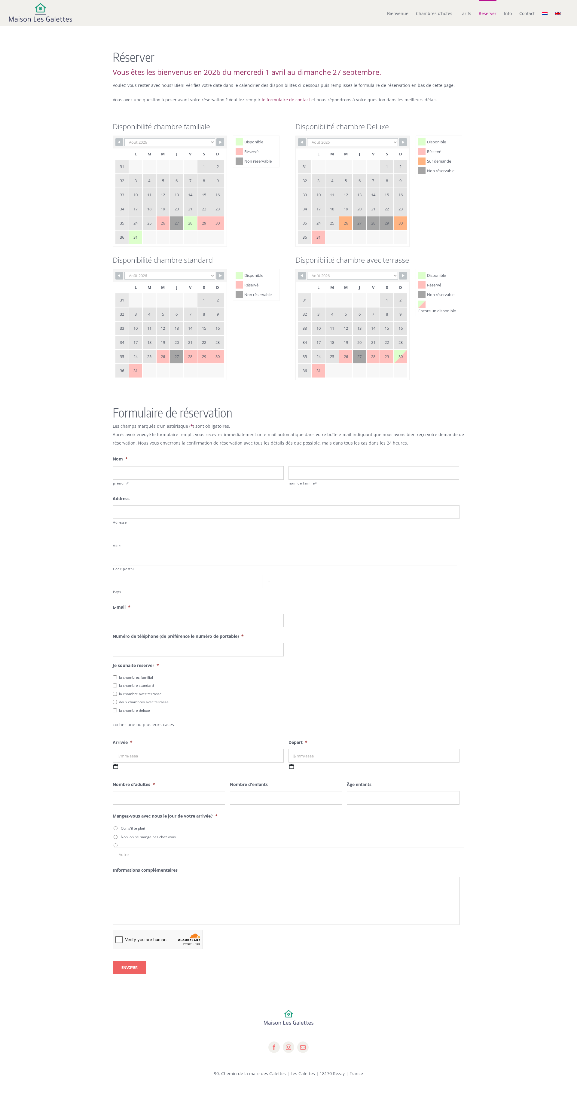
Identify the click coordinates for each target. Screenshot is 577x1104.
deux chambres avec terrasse (144, 702)
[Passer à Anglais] (557, 13)
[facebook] (274, 1047)
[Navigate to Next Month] (220, 142)
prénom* (121, 483)
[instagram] (288, 1047)
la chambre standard (136, 685)
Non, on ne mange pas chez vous (148, 836)
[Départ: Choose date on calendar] (291, 766)
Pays (117, 591)
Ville (117, 545)
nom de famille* (303, 483)
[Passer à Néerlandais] (545, 13)
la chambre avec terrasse (140, 693)
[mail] (303, 1047)
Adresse (120, 522)
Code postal (123, 569)
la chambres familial (136, 677)
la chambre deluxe (134, 710)
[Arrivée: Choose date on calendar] (116, 766)
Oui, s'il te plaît (133, 828)
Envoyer (129, 967)
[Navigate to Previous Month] (119, 142)
